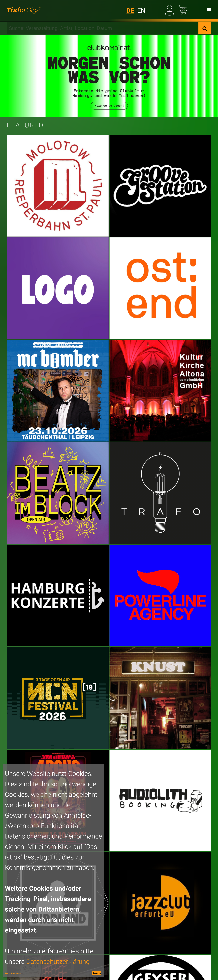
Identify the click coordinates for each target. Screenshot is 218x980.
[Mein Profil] (170, 9)
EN (141, 10)
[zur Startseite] (24, 9)
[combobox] (102, 28)
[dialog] (53, 870)
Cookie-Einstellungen (13, 973)
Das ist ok (97, 973)
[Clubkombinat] (109, 76)
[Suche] (204, 28)
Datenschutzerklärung (58, 961)
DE (130, 10)
